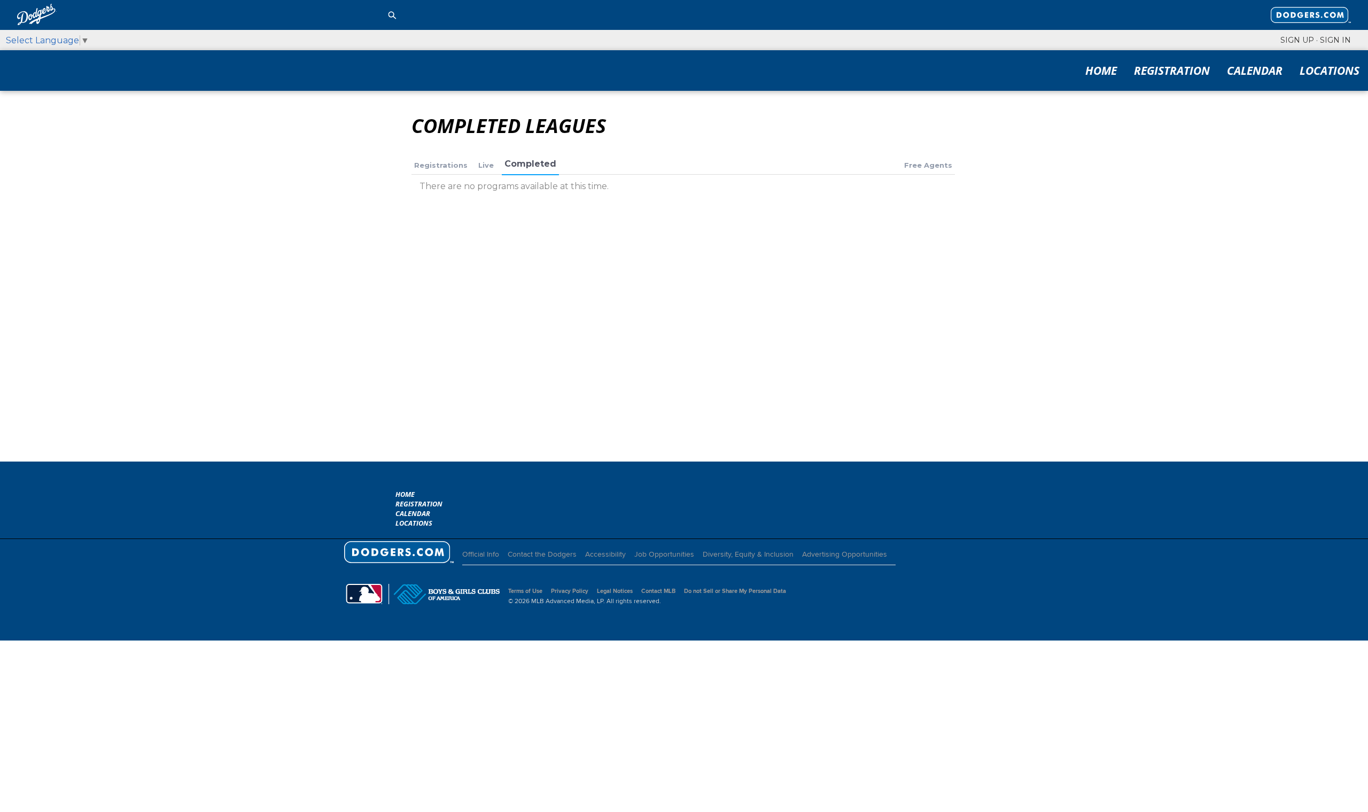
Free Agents (928, 165)
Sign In (1335, 40)
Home (1101, 70)
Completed (530, 164)
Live (486, 165)
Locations (1329, 70)
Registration (1172, 70)
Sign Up (1297, 40)
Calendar (1254, 70)
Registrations (441, 165)
